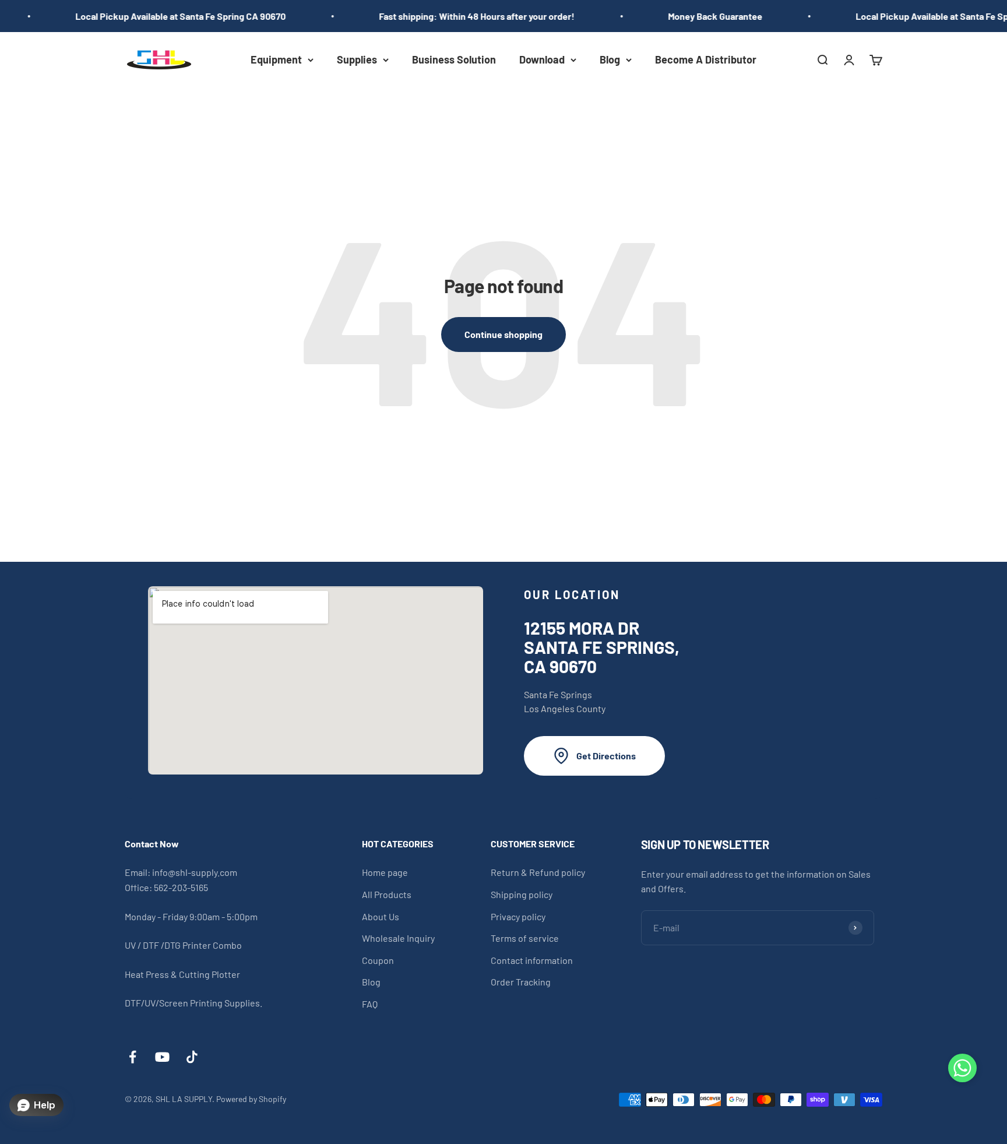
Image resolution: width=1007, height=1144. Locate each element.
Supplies (357, 59)
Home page (385, 872)
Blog (610, 59)
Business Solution (454, 59)
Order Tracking (521, 981)
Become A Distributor (705, 59)
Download (542, 59)
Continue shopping (503, 334)
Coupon (378, 960)
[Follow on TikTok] (192, 1057)
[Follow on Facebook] (132, 1057)
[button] (962, 1070)
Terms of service (525, 938)
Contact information (532, 960)
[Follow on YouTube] (162, 1057)
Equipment (276, 59)
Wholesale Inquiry (398, 938)
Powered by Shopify (251, 1099)
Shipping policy (521, 894)
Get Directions (606, 755)
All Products (386, 894)
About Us (380, 916)
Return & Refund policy (538, 872)
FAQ (370, 1003)
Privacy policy (518, 916)
